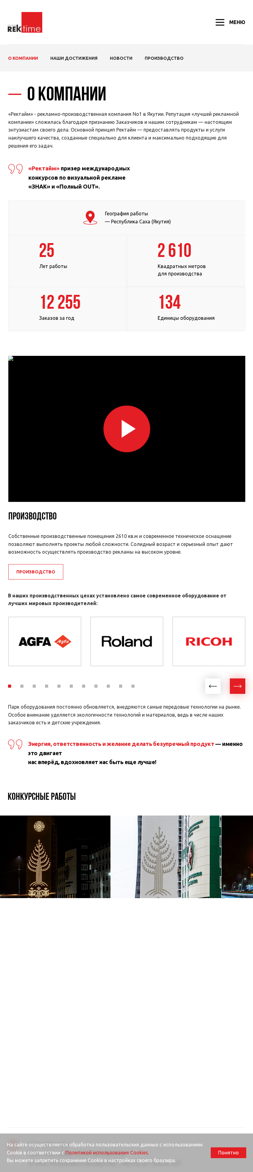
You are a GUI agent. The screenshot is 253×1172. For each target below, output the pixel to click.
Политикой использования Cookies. (107, 1152)
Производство (164, 58)
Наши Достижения (73, 58)
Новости (121, 58)
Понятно (228, 1152)
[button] (21, 686)
